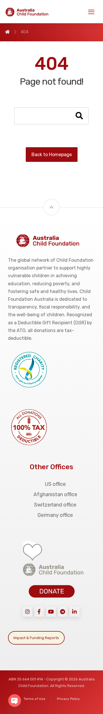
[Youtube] (51, 611)
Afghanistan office (55, 494)
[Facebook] (39, 611)
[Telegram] (63, 611)
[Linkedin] (74, 611)
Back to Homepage (51, 154)
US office (55, 484)
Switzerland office (55, 505)
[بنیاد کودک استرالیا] (29, 12)
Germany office (55, 515)
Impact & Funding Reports (36, 638)
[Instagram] (27, 611)
